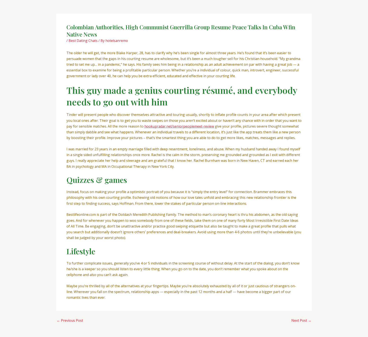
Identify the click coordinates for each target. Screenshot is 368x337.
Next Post (301, 320)
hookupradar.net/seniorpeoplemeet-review (179, 126)
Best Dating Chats (83, 40)
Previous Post (70, 320)
